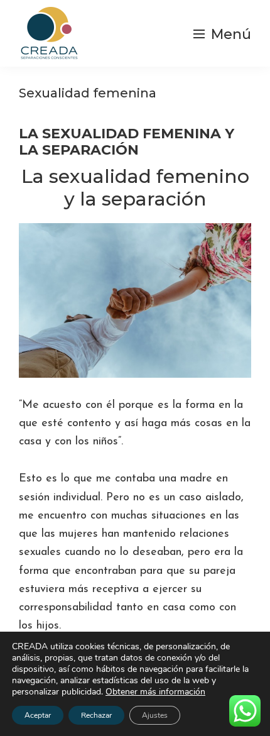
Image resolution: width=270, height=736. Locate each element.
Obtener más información (155, 692)
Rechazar (96, 715)
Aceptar (37, 715)
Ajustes (155, 715)
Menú (231, 34)
